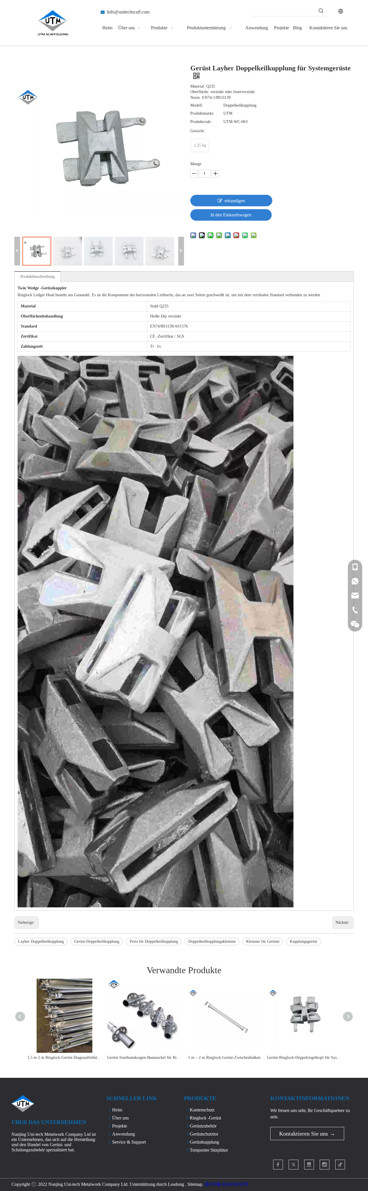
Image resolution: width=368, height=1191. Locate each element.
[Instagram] (324, 1164)
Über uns (120, 1117)
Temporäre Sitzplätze (209, 1150)
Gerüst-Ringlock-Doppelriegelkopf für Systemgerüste (304, 1057)
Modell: (196, 105)
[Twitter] (293, 1164)
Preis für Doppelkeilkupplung (154, 941)
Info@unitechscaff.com (128, 11)
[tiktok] (340, 1164)
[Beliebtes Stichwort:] (321, 11)
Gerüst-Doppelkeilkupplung (96, 941)
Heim (117, 1109)
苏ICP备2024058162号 (226, 1184)
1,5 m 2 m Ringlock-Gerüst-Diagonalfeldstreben (64, 1057)
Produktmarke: (202, 113)
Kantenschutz (202, 1109)
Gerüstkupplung (204, 1142)
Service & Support (129, 1142)
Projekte (119, 1125)
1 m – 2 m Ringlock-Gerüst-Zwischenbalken (224, 1057)
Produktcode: (201, 122)
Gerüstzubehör (203, 1125)
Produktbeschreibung (37, 276)
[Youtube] (309, 1164)
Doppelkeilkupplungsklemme (212, 941)
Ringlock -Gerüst (205, 1117)
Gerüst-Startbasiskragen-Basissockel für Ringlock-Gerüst (144, 1057)
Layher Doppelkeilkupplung (41, 941)
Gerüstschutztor (204, 1134)
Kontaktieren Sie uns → (307, 1133)
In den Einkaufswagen (230, 214)
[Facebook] (278, 1164)
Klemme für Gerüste (262, 941)
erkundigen (235, 200)
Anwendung (123, 1134)
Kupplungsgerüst (303, 941)
